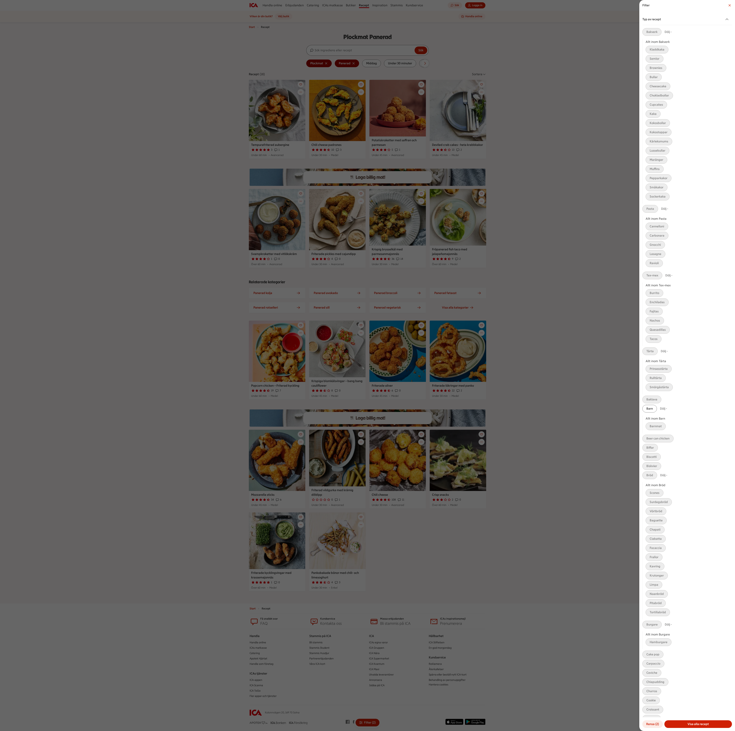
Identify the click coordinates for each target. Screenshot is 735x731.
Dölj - (668, 32)
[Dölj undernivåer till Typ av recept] (728, 19)
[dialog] (687, 365)
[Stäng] (729, 5)
